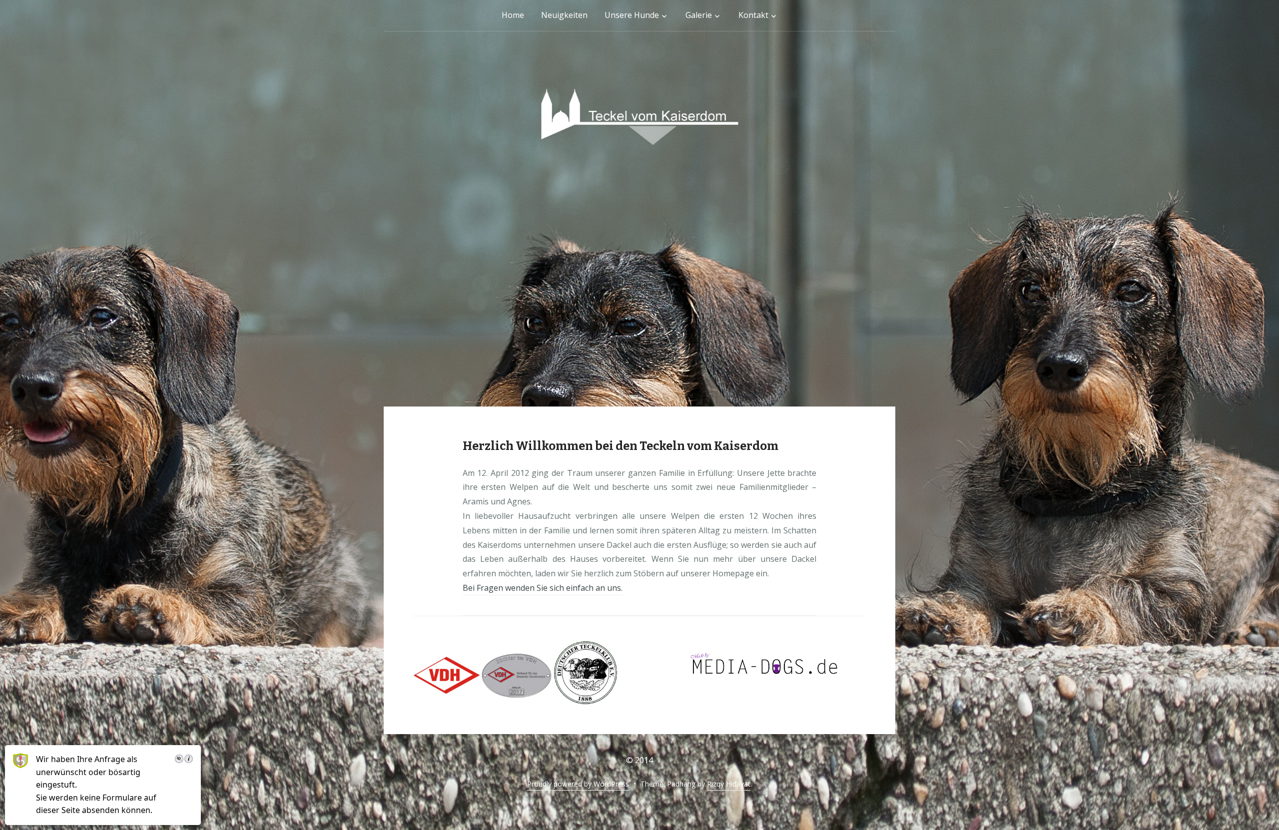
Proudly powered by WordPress (578, 784)
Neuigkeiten (564, 14)
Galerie (698, 14)
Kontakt (753, 14)
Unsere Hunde (632, 14)
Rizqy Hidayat (728, 784)
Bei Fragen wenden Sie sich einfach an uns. (543, 587)
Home (513, 14)
